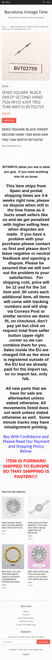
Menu (7, 2)
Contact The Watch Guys (26, 624)
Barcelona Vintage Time (26, 12)
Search (26, 611)
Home (4, 27)
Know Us (26, 614)
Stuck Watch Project (26, 618)
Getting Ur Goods (26, 621)
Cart (48, 2)
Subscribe (43, 642)
